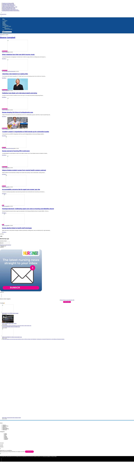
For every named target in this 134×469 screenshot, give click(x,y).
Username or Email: (3, 240)
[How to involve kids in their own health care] (16, 325)
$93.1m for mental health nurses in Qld (8, 7)
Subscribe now (7, 28)
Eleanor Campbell (7, 37)
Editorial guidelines (5, 428)
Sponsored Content (8, 26)
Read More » (4, 58)
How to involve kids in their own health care (11, 326)
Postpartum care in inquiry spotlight (8, 3)
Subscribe (4, 27)
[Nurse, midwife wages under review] (8, 322)
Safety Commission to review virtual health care (12, 337)
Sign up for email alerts (8, 29)
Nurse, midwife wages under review (9, 323)
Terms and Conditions (46, 456)
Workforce (4, 21)
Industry (3, 19)
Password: (1, 242)
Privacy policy (4, 427)
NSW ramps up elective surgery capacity (9, 8)
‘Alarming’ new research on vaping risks (15, 74)
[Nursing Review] (3, 14)
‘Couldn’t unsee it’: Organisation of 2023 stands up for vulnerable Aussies (25, 131)
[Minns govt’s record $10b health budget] (8, 312)
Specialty (3, 23)
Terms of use (4, 429)
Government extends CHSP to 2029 (8, 4)
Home (1, 34)
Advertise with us (5, 25)
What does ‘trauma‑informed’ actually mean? (11, 417)
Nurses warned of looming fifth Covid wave (16, 151)
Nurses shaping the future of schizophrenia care (17, 112)
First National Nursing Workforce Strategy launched (10, 10)
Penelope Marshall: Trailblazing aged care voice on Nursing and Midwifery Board (28, 209)
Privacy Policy (54, 456)
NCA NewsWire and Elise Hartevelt (8, 71)
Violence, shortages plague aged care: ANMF (9, 6)
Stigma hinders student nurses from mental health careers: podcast (24, 170)
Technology (4, 24)
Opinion (6, 20)
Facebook (1, 446)
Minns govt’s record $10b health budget (10, 313)
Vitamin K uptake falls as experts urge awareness (10, 9)
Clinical (3, 22)
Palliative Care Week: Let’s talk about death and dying (19, 93)
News (3, 18)
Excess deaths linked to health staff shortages (17, 228)
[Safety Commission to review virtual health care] (8, 335)
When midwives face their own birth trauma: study (18, 54)
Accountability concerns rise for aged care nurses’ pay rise (21, 189)
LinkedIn (1, 444)
